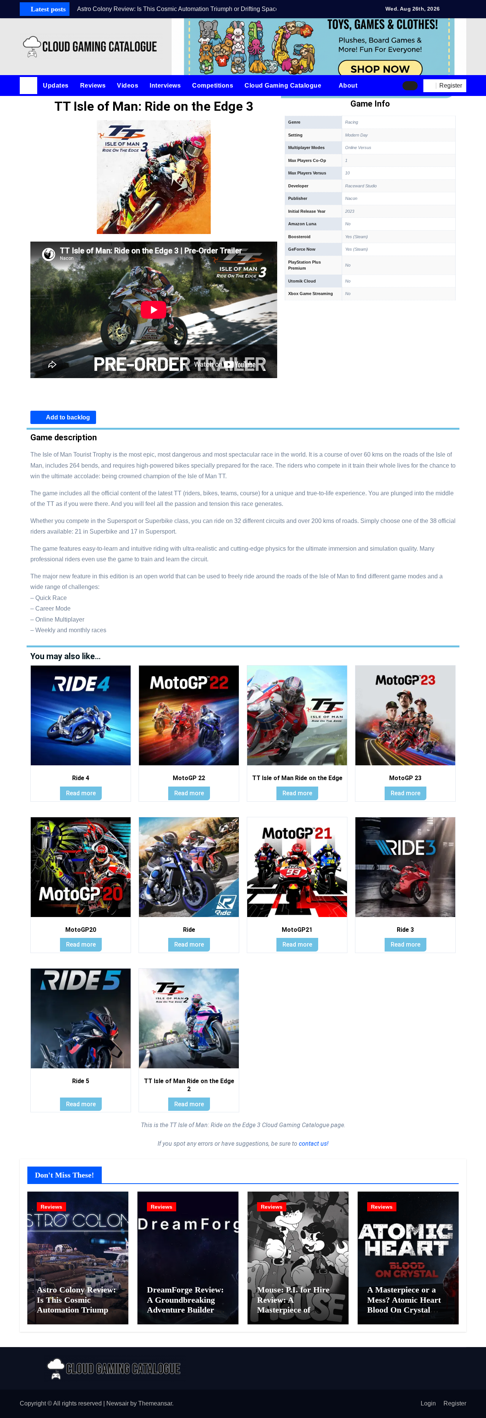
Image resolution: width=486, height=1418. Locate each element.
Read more (81, 793)
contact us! (312, 1143)
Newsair (117, 1403)
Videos (127, 85)
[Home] (28, 85)
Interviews (165, 85)
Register (454, 1403)
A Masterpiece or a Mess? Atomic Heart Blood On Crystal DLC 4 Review (404, 1304)
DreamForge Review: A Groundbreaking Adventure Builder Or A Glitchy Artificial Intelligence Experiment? (187, 1314)
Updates (56, 85)
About (349, 85)
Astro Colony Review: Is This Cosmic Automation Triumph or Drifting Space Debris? (76, 1310)
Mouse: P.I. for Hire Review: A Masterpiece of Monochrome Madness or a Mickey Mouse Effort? (298, 1314)
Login (428, 1403)
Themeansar (155, 1403)
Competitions (212, 85)
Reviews (93, 85)
